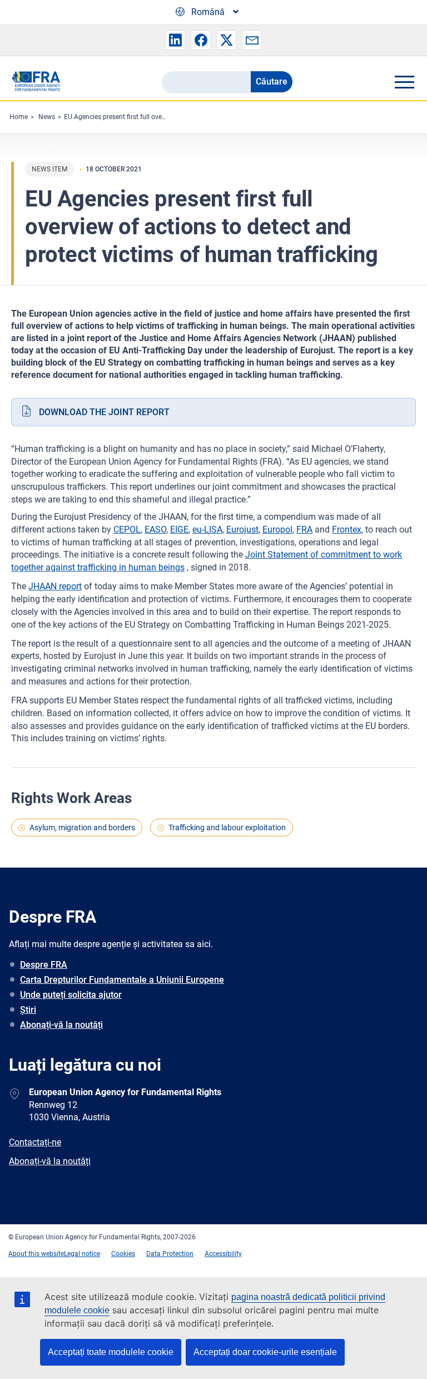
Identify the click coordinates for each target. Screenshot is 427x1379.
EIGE (179, 529)
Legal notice (82, 1254)
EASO (155, 529)
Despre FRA (43, 964)
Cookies (123, 1254)
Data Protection (169, 1254)
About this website (36, 1254)
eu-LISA (207, 529)
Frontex (346, 529)
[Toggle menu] (404, 81)
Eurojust (242, 529)
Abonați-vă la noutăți (61, 1025)
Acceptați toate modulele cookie (110, 1352)
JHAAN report (55, 586)
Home (18, 117)
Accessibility (223, 1254)
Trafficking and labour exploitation (227, 827)
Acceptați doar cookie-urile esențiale (265, 1352)
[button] (175, 40)
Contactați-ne (35, 1142)
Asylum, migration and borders (82, 827)
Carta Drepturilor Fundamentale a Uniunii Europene (122, 979)
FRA (304, 529)
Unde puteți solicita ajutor (71, 994)
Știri (28, 1009)
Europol (277, 529)
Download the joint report (104, 412)
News (46, 117)
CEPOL (127, 529)
